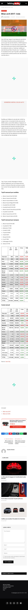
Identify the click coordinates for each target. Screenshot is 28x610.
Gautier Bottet (11, 449)
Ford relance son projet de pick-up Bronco (12, 498)
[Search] (26, 3)
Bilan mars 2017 (7, 411)
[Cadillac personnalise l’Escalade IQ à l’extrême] (14, 510)
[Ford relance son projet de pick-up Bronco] (14, 490)
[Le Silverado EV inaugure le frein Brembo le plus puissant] (14, 468)
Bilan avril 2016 (6, 413)
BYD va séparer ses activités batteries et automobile (8, 442)
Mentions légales (6, 584)
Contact (4, 588)
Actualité (4, 10)
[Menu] (2, 3)
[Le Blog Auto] (14, 3)
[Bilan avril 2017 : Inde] (14, 28)
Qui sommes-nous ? (7, 587)
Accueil (2, 7)
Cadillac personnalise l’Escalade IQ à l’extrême (13, 519)
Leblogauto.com (16, 592)
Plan (4, 590)
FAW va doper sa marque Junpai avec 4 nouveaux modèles (20, 442)
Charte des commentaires (8, 585)
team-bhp (8, 361)
